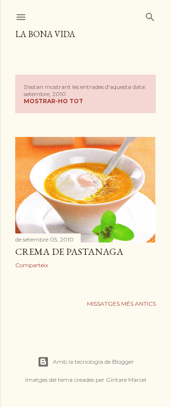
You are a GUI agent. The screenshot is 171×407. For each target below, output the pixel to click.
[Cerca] (150, 15)
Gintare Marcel (126, 379)
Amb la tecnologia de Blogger (93, 361)
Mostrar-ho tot (53, 101)
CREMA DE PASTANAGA (69, 251)
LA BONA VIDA (45, 34)
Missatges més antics (121, 303)
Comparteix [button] (31, 265)
